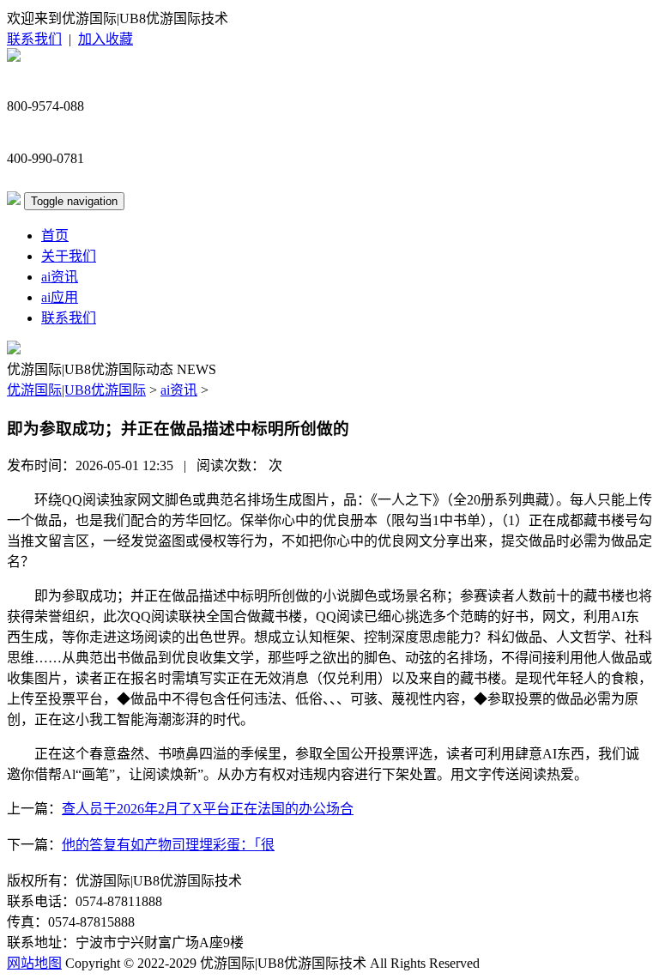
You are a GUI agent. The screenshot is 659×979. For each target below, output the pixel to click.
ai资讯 (59, 276)
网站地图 (34, 963)
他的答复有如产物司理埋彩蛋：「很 (168, 844)
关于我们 (68, 256)
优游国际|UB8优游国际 (76, 390)
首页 (55, 235)
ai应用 (59, 297)
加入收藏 (105, 39)
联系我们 (34, 39)
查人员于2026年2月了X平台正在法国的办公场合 (208, 808)
